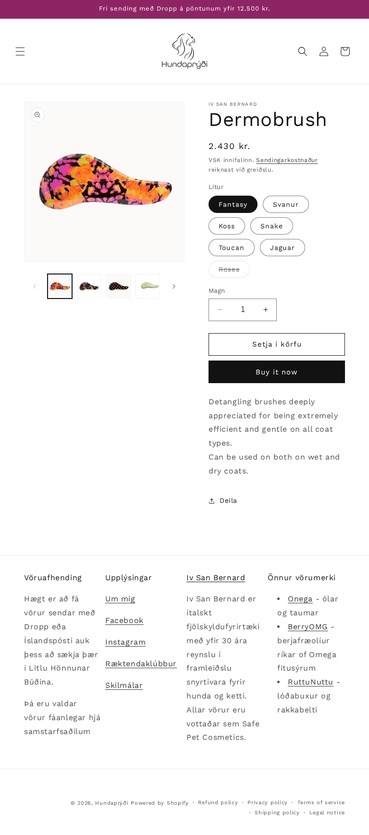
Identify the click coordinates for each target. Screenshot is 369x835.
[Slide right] (173, 286)
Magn (217, 290)
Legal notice (327, 813)
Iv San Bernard (215, 577)
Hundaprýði (111, 803)
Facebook (124, 620)
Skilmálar (124, 685)
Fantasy (233, 204)
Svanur (286, 204)
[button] (20, 51)
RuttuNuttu (310, 681)
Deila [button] (228, 500)
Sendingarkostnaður (287, 160)
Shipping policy (277, 813)
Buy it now (277, 372)
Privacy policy (267, 802)
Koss (227, 226)
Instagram (125, 642)
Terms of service (321, 802)
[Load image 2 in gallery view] (89, 286)
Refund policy (218, 802)
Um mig (120, 598)
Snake (271, 226)
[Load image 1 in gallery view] (60, 286)
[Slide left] (34, 286)
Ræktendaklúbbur (141, 663)
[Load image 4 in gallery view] (147, 286)
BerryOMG (308, 626)
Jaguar (282, 247)
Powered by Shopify (160, 803)
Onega (300, 598)
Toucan (232, 247)
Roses (234, 271)
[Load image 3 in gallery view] (118, 286)
